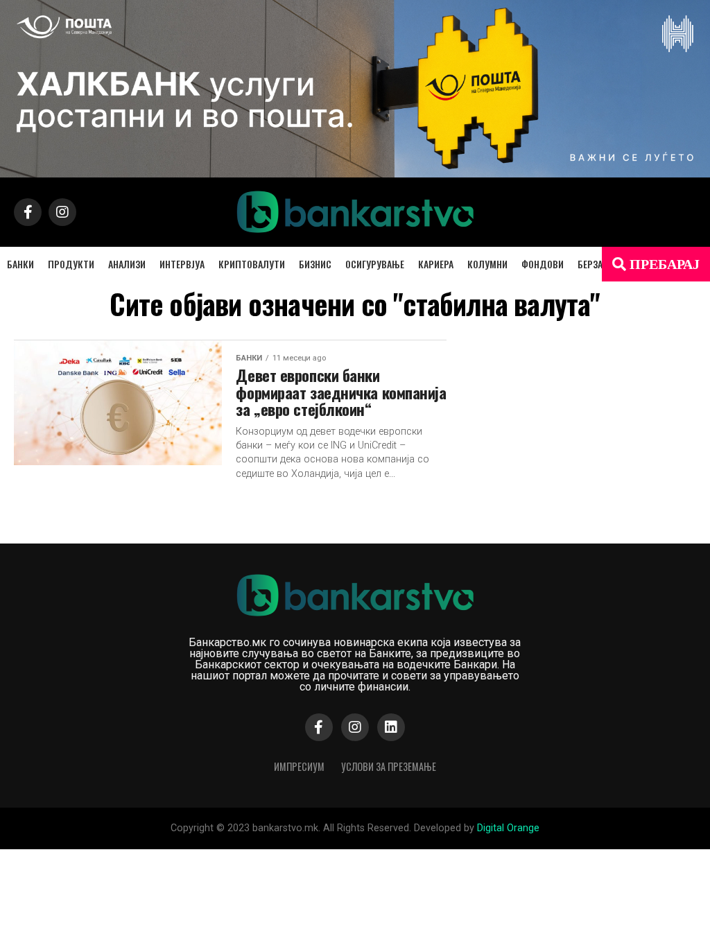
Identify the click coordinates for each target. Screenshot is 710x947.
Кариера (435, 264)
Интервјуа (182, 264)
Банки (20, 264)
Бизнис (315, 264)
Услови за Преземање (388, 766)
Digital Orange (508, 828)
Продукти (71, 264)
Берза (590, 264)
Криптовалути (251, 264)
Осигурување (374, 264)
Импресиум (299, 766)
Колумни (487, 264)
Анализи (127, 264)
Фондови (542, 264)
